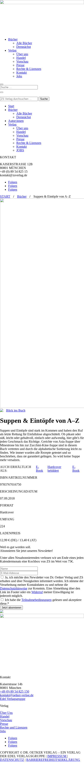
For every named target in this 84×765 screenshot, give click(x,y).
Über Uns (6, 712)
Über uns (22, 54)
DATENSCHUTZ (12, 760)
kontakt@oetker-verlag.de (16, 695)
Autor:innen (16, 121)
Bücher (13, 39)
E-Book (39, 468)
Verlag (12, 50)
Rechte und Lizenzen (13, 727)
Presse (20, 65)
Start (11, 106)
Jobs (19, 76)
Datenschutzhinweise (13, 588)
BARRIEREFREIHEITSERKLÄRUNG (53, 760)
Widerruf (37, 592)
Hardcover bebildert (54, 468)
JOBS (20, 150)
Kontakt (21, 72)
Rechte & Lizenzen (28, 69)
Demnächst (23, 46)
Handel (21, 58)
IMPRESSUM (57, 756)
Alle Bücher (24, 43)
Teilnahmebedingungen (36, 600)
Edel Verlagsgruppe (12, 699)
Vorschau (22, 61)
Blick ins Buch (15, 410)
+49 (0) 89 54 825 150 (14, 691)
